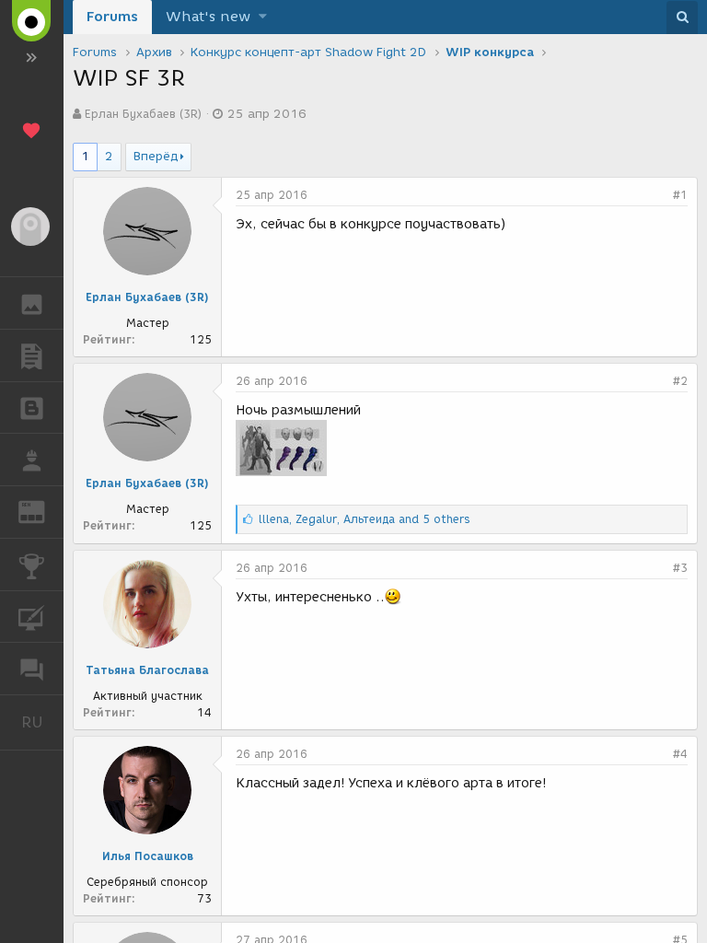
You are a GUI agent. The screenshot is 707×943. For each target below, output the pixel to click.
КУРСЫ (32, 617)
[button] (263, 17)
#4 (680, 754)
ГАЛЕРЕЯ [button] (32, 303)
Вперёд (155, 156)
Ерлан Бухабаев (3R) (143, 114)
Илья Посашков (147, 856)
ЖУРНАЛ (43, 510)
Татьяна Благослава (147, 670)
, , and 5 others (364, 519)
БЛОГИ (32, 408)
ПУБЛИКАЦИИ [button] (32, 355)
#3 (680, 568)
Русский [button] (42, 722)
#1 (680, 195)
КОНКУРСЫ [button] (32, 564)
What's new (208, 16)
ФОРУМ (32, 668)
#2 (680, 381)
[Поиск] (682, 17)
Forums (112, 16)
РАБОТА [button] (32, 459)
